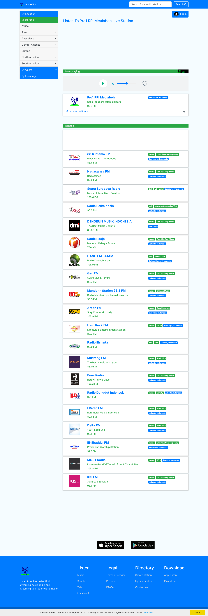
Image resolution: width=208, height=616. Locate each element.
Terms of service (115, 575)
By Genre (27, 69)
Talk (79, 587)
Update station (143, 581)
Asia (24, 32)
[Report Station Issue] (184, 111)
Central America (31, 44)
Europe (26, 50)
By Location (28, 13)
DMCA (110, 587)
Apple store (171, 575)
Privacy (110, 581)
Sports (81, 581)
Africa (25, 25)
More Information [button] (76, 111)
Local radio (28, 19)
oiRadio (30, 4)
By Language (29, 76)
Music (80, 575)
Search (180, 4)
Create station (143, 575)
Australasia (28, 38)
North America (30, 57)
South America (30, 63)
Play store (170, 581)
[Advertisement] (37, 128)
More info (148, 612)
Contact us (141, 587)
